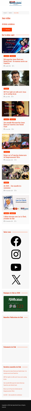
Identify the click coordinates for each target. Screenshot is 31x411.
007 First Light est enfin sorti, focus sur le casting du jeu (15, 93)
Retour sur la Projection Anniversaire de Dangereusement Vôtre (15, 156)
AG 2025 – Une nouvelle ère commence (12, 187)
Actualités (6, 56)
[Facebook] (16, 247)
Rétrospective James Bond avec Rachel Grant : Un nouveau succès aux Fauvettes (15, 61)
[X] (16, 286)
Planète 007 (12, 213)
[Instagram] (16, 260)
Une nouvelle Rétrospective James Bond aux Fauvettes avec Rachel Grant (14, 124)
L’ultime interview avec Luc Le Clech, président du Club (15, 217)
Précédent (8, 29)
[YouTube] (16, 273)
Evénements (12, 56)
